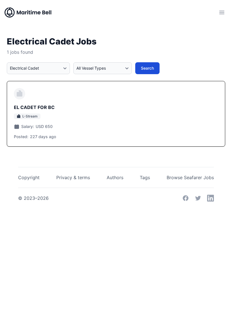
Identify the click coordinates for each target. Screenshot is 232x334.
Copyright (29, 177)
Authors (115, 177)
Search (147, 68)
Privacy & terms (73, 177)
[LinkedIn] (210, 198)
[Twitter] (198, 198)
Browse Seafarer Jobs (190, 177)
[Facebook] (185, 198)
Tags (145, 177)
